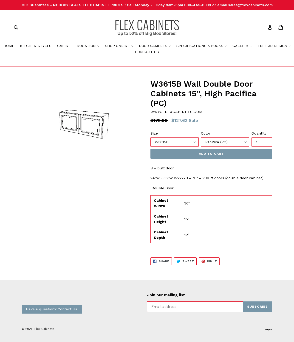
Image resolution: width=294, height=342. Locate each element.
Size (154, 133)
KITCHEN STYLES (35, 46)
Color (205, 133)
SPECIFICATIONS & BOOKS (202, 45)
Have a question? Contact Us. (52, 309)
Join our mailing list (166, 295)
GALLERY (243, 45)
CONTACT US (147, 52)
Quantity (259, 133)
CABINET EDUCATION (79, 45)
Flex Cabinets (44, 329)
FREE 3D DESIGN (275, 45)
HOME (8, 46)
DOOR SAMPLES (156, 45)
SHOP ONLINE (120, 45)
